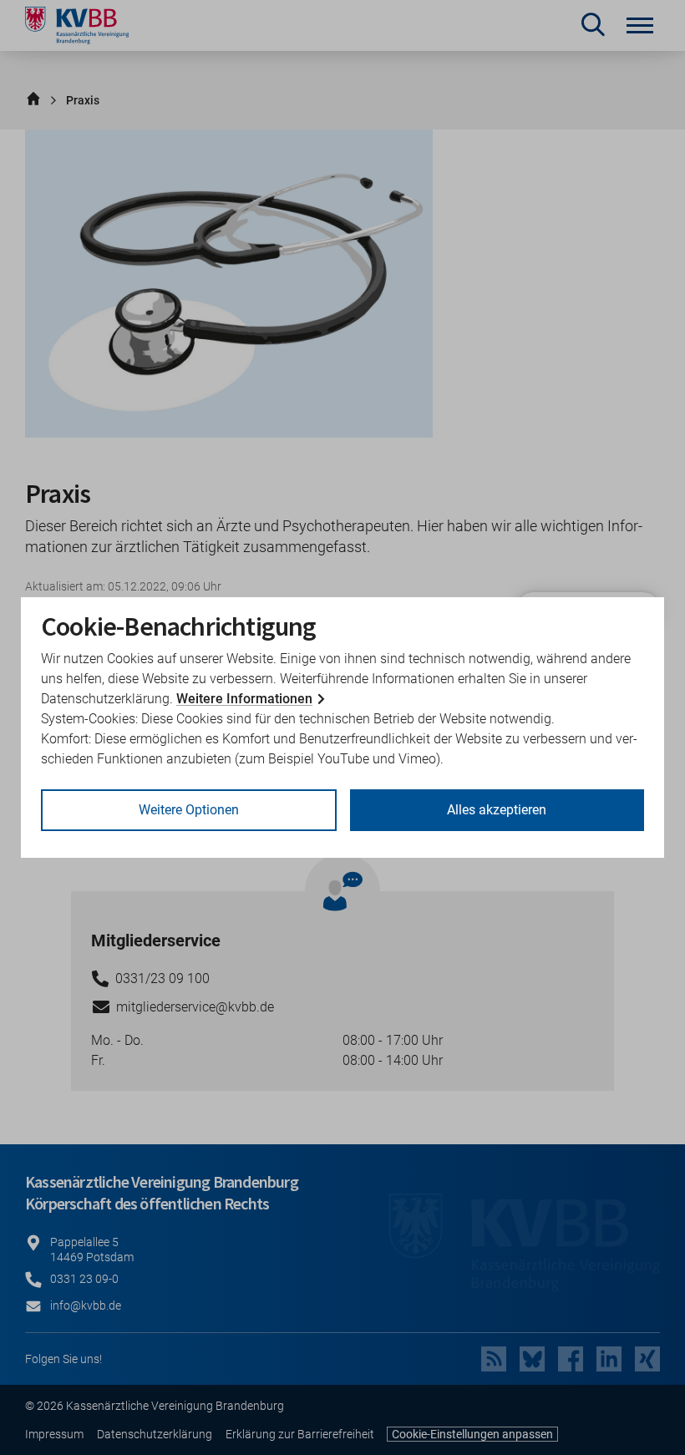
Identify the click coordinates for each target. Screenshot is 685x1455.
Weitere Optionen (189, 810)
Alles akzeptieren (496, 810)
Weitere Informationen (244, 699)
